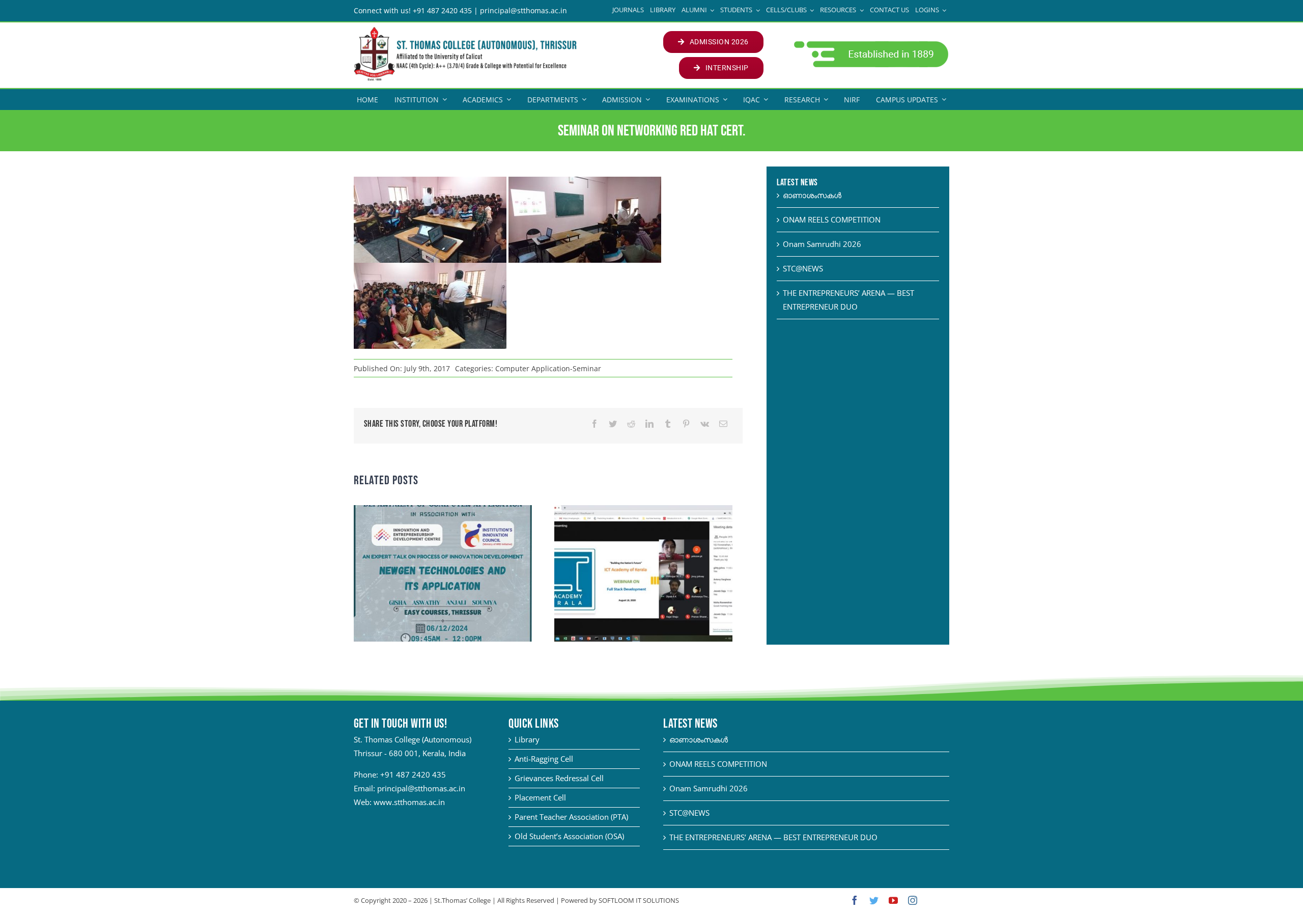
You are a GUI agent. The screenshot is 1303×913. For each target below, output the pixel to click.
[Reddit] (631, 424)
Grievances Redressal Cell (559, 778)
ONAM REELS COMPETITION (832, 219)
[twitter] (874, 900)
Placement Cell (540, 797)
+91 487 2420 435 (413, 774)
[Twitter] (613, 424)
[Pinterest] (686, 424)
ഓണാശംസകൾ (812, 195)
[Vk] (704, 424)
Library (527, 739)
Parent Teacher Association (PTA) (571, 817)
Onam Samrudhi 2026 (822, 244)
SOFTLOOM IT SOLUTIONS (639, 900)
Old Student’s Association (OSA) (569, 836)
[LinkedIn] (649, 424)
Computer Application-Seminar (548, 368)
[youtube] (893, 900)
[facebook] (854, 900)
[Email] (723, 424)
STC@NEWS (803, 268)
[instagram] (912, 900)
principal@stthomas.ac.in (421, 788)
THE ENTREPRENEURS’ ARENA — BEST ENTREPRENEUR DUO (773, 837)
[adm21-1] (870, 44)
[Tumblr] (668, 424)
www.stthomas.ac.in (409, 802)
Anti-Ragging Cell (544, 759)
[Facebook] (594, 424)
